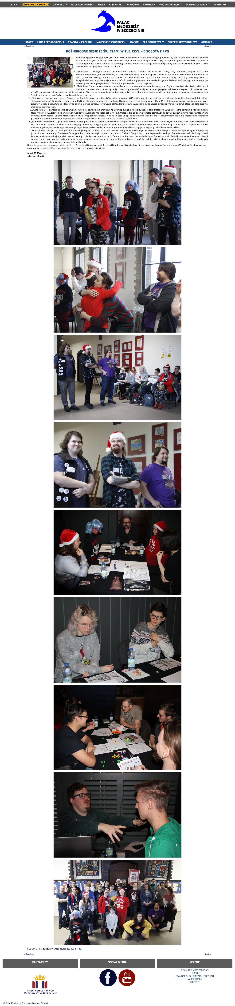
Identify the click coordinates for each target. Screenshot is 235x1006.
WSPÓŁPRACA (195, 979)
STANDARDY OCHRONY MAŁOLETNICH (195, 976)
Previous (29, 46)
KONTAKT (206, 42)
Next (208, 46)
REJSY (101, 4)
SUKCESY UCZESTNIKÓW (182, 42)
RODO (195, 973)
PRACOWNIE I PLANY (80, 42)
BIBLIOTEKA (116, 4)
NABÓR (134, 42)
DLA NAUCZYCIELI (196, 4)
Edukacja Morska (82, 4)
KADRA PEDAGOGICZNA (50, 42)
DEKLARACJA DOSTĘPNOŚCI (195, 970)
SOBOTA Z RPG (34, 948)
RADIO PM (133, 4)
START (15, 4)
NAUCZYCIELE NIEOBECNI (111, 42)
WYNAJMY (220, 4)
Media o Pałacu (169, 4)
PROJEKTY (149, 4)
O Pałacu (58, 4)
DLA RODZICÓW (151, 42)
